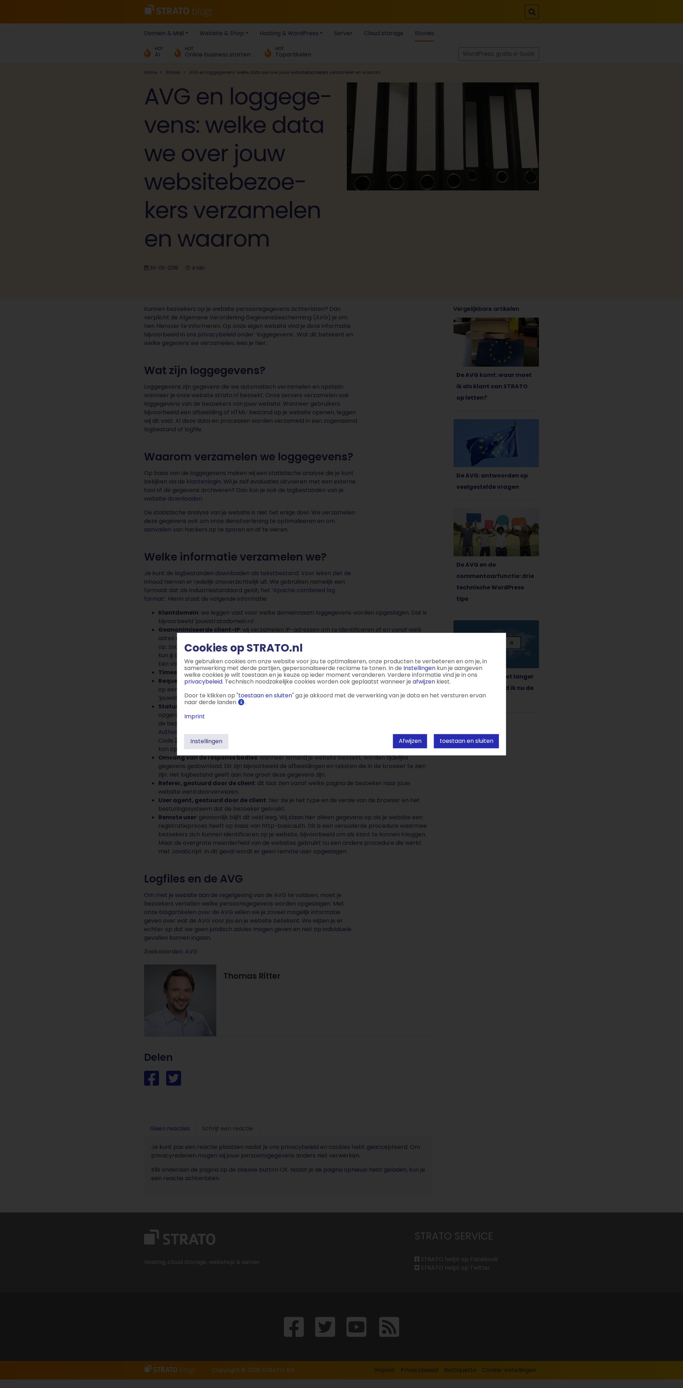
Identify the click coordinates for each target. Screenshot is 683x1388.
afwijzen (410, 741)
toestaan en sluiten (466, 741)
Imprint (194, 716)
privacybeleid (203, 681)
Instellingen (206, 741)
